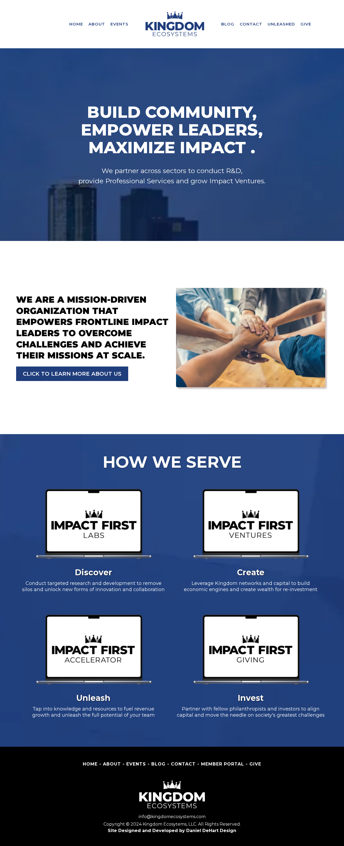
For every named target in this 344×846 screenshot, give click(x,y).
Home (76, 24)
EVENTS (119, 24)
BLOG (227, 24)
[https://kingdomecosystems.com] (175, 24)
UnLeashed (281, 24)
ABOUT (96, 24)
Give (305, 24)
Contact (251, 24)
